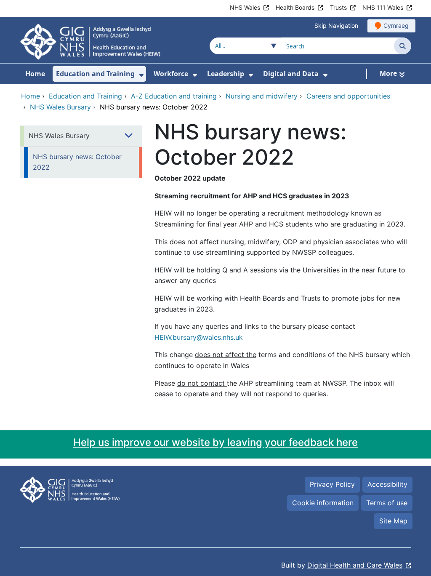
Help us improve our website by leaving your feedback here (215, 442)
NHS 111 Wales (382, 7)
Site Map (393, 521)
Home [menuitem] (35, 73)
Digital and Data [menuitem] (291, 73)
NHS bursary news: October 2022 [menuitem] (77, 162)
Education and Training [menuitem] (95, 73)
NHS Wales (245, 7)
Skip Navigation (336, 25)
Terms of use (386, 503)
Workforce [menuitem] (171, 73)
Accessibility (387, 484)
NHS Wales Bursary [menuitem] (59, 135)
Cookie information (323, 503)
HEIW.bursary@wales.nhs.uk (198, 337)
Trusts (338, 7)
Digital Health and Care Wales (354, 565)
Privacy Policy (332, 484)
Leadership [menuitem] (225, 73)
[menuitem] (141, 75)
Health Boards (295, 7)
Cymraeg (396, 25)
